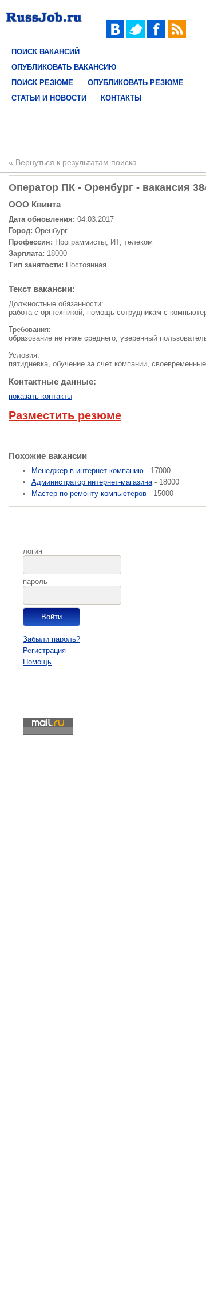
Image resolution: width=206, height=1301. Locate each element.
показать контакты (40, 396)
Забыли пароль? (51, 639)
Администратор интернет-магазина (91, 482)
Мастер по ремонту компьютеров (88, 493)
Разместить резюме (65, 415)
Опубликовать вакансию (63, 67)
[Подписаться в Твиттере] (135, 35)
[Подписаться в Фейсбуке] (156, 35)
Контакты (121, 98)
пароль (35, 581)
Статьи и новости (48, 98)
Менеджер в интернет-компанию (87, 470)
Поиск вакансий (45, 51)
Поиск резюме (42, 82)
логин (32, 551)
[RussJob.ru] (44, 24)
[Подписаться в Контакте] (115, 35)
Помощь (37, 662)
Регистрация (44, 650)
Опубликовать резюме (136, 82)
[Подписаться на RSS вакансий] (177, 35)
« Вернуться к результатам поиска (73, 162)
